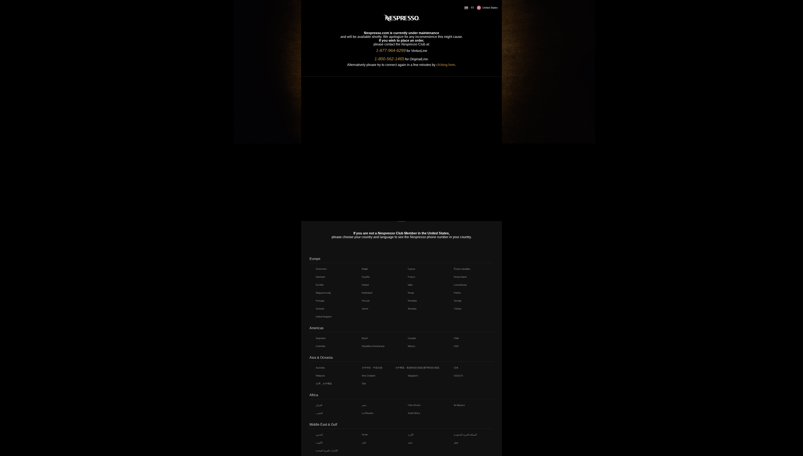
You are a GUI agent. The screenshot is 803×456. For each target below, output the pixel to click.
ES (472, 7)
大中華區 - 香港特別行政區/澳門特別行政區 (417, 367)
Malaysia (320, 375)
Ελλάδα (320, 285)
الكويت (319, 442)
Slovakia (412, 308)
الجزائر (319, 405)
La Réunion (367, 413)
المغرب (319, 413)
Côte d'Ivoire (414, 405)
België (365, 269)
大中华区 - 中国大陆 (372, 367)
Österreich (321, 269)
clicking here (445, 65)
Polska (457, 293)
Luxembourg (460, 285)
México (411, 346)
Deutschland (460, 277)
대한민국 (458, 375)
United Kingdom (324, 316)
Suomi (365, 308)
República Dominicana (373, 346)
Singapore (413, 375)
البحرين (319, 434)
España (366, 277)
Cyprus (411, 269)
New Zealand (368, 375)
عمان (410, 442)
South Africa (414, 413)
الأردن (410, 434)
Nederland (367, 293)
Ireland (365, 285)
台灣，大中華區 (324, 383)
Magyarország (323, 293)
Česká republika (462, 269)
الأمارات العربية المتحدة (327, 450)
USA (456, 346)
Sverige (458, 300)
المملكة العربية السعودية (465, 434)
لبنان (364, 442)
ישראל (365, 434)
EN (466, 7)
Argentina (320, 338)
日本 (456, 367)
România (412, 300)
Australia (320, 367)
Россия (366, 300)
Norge (411, 293)
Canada (412, 338)
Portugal (320, 300)
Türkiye (458, 308)
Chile (456, 338)
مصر (364, 405)
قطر (456, 442)
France (411, 277)
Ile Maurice (459, 405)
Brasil (364, 338)
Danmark (320, 277)
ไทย (364, 383)
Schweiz (320, 308)
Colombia (320, 346)
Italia (410, 285)
